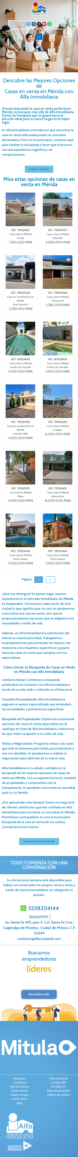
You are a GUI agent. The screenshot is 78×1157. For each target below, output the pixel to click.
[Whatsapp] (49, 24)
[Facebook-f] (34, 24)
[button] (39, 36)
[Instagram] (39, 24)
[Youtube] (44, 24)
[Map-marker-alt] (28, 24)
